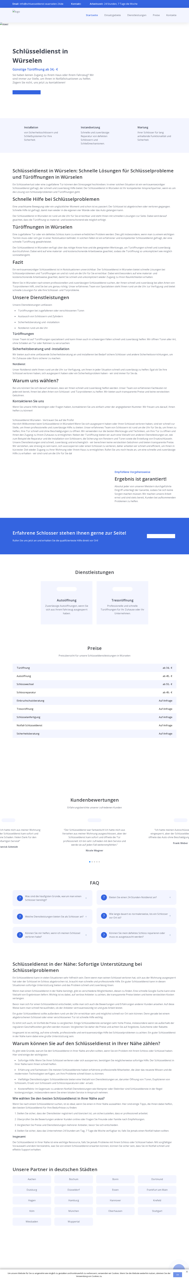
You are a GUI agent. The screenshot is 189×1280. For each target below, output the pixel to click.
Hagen (32, 1200)
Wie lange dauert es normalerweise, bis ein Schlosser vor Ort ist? (138, 915)
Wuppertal (74, 1221)
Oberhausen (115, 1211)
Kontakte (171, 15)
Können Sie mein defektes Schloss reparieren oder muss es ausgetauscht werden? (137, 934)
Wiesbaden (32, 1221)
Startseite (92, 15)
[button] (89, 861)
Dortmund (157, 1179)
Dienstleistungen (136, 15)
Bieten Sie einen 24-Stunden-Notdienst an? (133, 897)
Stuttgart (157, 1211)
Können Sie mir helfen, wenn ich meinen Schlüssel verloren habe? (52, 934)
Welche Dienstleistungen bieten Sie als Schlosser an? (54, 916)
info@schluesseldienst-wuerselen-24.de (41, 3)
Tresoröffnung (122, 600)
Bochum (73, 1179)
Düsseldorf (73, 1189)
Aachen (32, 1179)
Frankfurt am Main (157, 1189)
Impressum (92, 1267)
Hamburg (73, 1200)
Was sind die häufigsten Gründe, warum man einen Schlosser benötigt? (53, 898)
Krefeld (157, 1200)
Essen (115, 1189)
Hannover (115, 1200)
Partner (90, 1262)
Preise (156, 15)
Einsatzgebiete (112, 15)
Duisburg (32, 1189)
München (73, 1211)
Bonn (115, 1179)
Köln (31, 1211)
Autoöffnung (66, 600)
